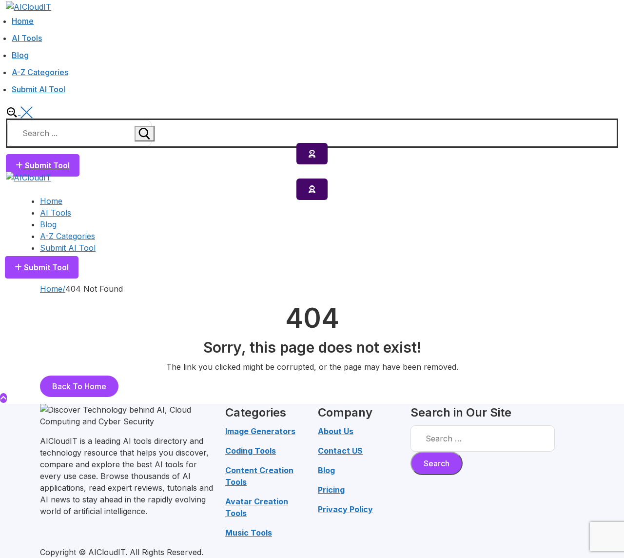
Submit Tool (46, 165)
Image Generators (260, 431)
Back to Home (79, 386)
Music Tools (248, 533)
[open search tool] (19, 112)
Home (51, 289)
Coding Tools (250, 451)
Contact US (340, 451)
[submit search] (145, 133)
